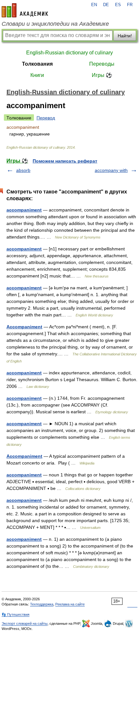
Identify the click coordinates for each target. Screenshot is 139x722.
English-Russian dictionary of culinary (69, 52)
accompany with (111, 170)
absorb (23, 170)
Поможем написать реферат (65, 161)
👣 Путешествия (15, 614)
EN (94, 5)
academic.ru (25, 10)
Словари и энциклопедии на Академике (55, 24)
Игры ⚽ (102, 75)
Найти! (125, 35)
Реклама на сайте (70, 604)
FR (130, 5)
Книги (37, 75)
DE (106, 5)
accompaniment (24, 209)
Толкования (37, 64)
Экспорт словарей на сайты (25, 623)
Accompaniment (24, 326)
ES (118, 5)
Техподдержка (41, 604)
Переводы (101, 64)
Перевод (46, 117)
